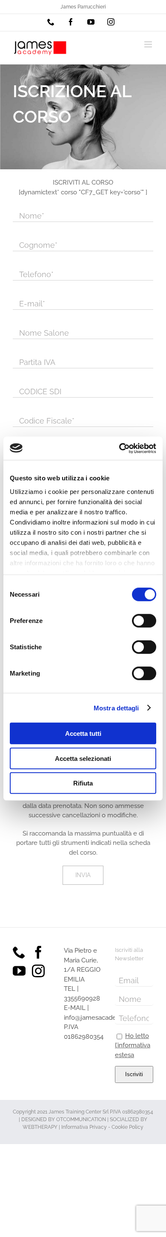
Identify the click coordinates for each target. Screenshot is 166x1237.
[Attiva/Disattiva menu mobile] (148, 44)
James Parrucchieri (83, 7)
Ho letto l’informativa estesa (132, 1045)
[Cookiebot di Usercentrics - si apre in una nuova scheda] (119, 448)
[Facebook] (38, 952)
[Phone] (19, 952)
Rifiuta (83, 783)
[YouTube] (19, 971)
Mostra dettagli (116, 707)
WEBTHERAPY (40, 1127)
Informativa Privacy (84, 1127)
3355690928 (82, 998)
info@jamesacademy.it (97, 1017)
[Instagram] (38, 971)
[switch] (144, 621)
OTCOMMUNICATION (81, 1119)
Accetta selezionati (83, 758)
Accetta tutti (83, 733)
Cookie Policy (127, 1127)
